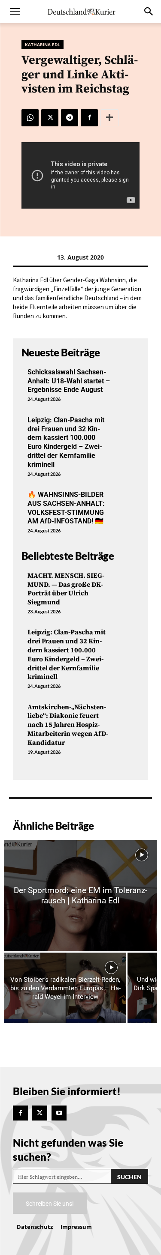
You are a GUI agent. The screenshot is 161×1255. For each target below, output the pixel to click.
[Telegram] (69, 117)
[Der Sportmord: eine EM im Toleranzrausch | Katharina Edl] (80, 895)
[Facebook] (89, 117)
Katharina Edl (42, 45)
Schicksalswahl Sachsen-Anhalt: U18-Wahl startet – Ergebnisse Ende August (68, 381)
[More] (109, 117)
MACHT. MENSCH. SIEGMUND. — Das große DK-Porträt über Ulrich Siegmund (65, 589)
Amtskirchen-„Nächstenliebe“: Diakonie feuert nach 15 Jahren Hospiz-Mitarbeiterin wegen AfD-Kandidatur (67, 725)
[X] (49, 117)
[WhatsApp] (30, 117)
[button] (14, 11)
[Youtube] (59, 1113)
